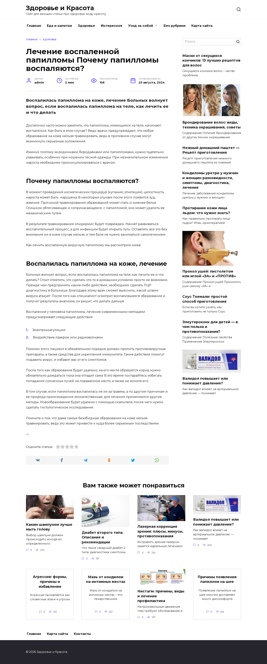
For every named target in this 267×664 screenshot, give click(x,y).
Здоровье (86, 26)
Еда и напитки (59, 26)
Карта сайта (201, 26)
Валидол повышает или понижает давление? (205, 380)
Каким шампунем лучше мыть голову (49, 526)
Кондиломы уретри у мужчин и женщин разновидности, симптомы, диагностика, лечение (210, 180)
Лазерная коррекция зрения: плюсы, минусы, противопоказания (160, 531)
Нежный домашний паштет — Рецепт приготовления (210, 150)
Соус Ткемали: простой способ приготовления (204, 298)
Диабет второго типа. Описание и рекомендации (103, 537)
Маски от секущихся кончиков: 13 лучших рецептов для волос (211, 60)
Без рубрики (174, 26)
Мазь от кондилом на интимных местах (105, 579)
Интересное (111, 26)
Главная (34, 26)
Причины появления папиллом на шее (217, 579)
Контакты (82, 634)
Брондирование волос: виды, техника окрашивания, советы (211, 124)
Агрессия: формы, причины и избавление (50, 581)
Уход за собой (140, 26)
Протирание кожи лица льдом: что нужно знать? (206, 210)
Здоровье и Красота (60, 8)
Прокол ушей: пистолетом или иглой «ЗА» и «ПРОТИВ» (209, 273)
